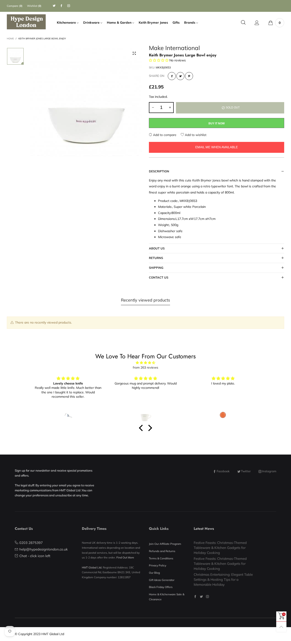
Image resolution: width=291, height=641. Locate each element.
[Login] (257, 22)
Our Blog (154, 572)
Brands (190, 22)
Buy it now (216, 123)
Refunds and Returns (162, 551)
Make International (174, 48)
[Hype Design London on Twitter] (201, 596)
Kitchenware (67, 22)
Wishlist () (34, 6)
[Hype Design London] (26, 21)
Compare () (15, 6)
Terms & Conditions (161, 558)
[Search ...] (243, 22)
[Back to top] (281, 627)
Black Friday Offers (161, 587)
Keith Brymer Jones (153, 22)
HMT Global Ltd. (92, 567)
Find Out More (125, 557)
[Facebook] (61, 6)
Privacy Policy (157, 565)
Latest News (204, 528)
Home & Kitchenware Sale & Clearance (166, 597)
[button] (152, 108)
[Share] (172, 76)
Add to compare (164, 135)
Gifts (176, 22)
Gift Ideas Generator (161, 580)
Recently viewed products (145, 300)
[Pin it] (189, 76)
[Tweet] (180, 76)
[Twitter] (54, 6)
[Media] (134, 53)
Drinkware (91, 22)
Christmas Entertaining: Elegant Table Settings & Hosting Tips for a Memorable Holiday (223, 579)
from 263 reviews (145, 367)
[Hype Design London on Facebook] (195, 596)
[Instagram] (68, 6)
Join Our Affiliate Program (165, 543)
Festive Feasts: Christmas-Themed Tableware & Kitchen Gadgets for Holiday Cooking (220, 547)
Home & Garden (119, 22)
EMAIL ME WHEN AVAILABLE (216, 147)
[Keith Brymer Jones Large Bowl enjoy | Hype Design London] (86, 101)
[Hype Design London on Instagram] (207, 596)
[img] (145, 362)
